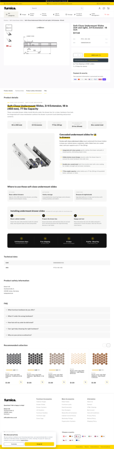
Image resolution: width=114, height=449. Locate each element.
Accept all (39, 444)
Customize (14, 444)
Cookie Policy (24, 440)
